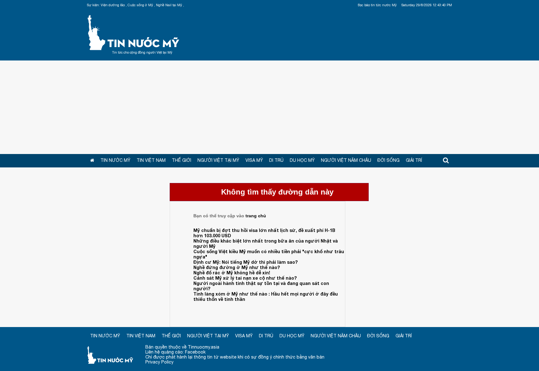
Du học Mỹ (302, 160)
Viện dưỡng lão (113, 5)
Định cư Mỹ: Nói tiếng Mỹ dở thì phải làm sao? (245, 262)
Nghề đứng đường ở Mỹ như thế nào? (236, 267)
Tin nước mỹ (110, 354)
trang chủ (255, 215)
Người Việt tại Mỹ (218, 160)
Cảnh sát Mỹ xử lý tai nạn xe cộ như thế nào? (245, 278)
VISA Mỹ (254, 160)
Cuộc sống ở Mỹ (140, 5)
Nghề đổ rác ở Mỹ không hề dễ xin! (231, 272)
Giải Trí (414, 160)
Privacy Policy (159, 361)
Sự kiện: (93, 5)
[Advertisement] (269, 107)
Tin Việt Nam (151, 160)
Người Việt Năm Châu (346, 160)
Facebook (195, 351)
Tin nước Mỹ (134, 32)
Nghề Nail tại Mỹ (169, 5)
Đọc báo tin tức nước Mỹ (377, 5)
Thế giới (181, 160)
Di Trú (276, 160)
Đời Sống (388, 160)
